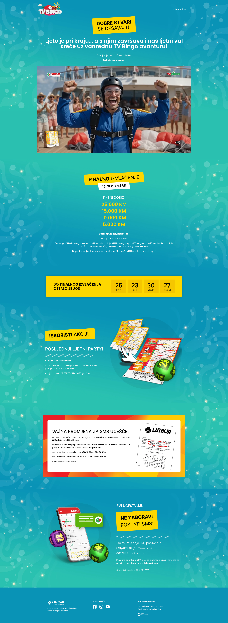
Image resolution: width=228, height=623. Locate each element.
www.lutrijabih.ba (148, 563)
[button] (114, 25)
